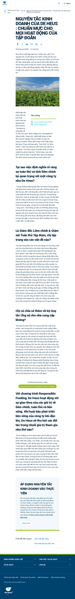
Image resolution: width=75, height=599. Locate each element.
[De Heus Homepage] (5, 3)
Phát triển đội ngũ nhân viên (44, 543)
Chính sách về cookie (27, 577)
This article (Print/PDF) (43, 122)
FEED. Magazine (40, 124)
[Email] (32, 44)
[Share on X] (22, 44)
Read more (26, 523)
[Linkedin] (27, 44)
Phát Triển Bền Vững (41, 539)
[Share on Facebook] (18, 44)
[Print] (36, 44)
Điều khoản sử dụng (58, 577)
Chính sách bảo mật (11, 577)
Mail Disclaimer (43, 577)
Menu (69, 3)
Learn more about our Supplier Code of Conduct (37, 386)
